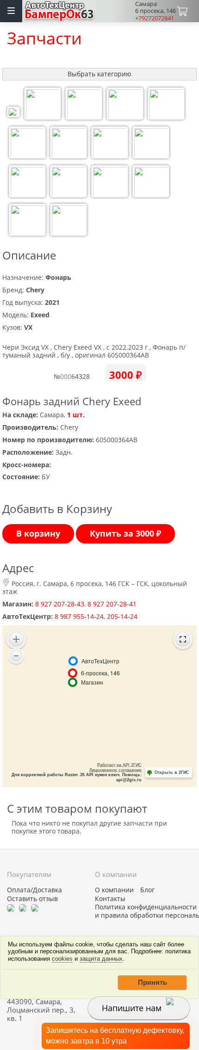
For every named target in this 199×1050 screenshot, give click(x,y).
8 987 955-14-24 (79, 616)
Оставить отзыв (32, 899)
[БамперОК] (59, 10)
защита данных (101, 958)
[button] (152, 982)
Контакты (110, 899)
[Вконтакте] (22, 907)
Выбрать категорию (99, 73)
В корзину (38, 533)
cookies (62, 958)
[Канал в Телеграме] (10, 907)
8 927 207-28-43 (59, 603)
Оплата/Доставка (34, 890)
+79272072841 (154, 18)
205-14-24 (122, 616)
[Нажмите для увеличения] (13, 113)
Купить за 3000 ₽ (125, 533)
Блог (147, 890)
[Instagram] (34, 907)
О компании (114, 890)
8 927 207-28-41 (112, 603)
